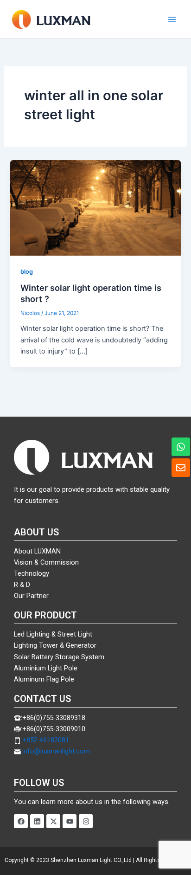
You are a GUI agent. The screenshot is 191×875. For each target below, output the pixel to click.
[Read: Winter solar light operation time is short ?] (95, 207)
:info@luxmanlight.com (55, 751)
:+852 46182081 (45, 740)
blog (26, 271)
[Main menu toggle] (172, 19)
